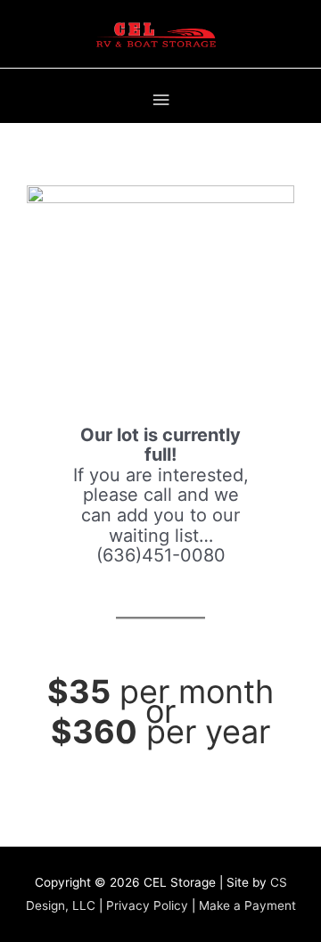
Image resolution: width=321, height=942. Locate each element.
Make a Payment (247, 905)
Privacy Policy (147, 905)
